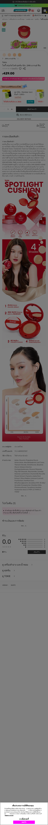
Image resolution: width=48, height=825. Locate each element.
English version (9, 815)
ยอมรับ (24, 822)
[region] (24, 813)
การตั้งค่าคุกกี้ (24, 819)
